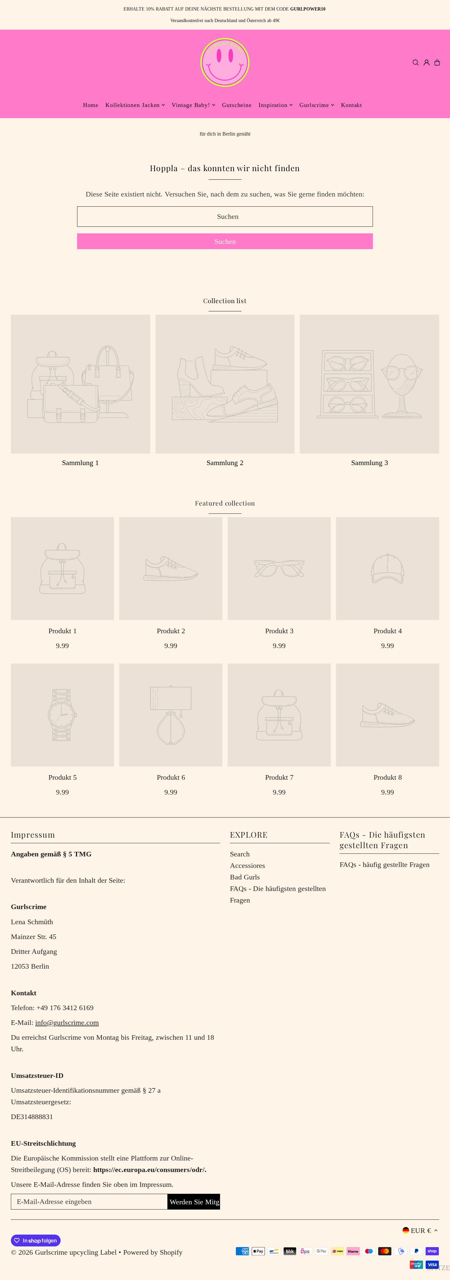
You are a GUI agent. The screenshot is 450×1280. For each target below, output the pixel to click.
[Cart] (437, 62)
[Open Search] (416, 62)
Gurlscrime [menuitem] (314, 105)
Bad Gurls (245, 877)
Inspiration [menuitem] (273, 105)
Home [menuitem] (91, 105)
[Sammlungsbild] (80, 384)
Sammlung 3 (369, 462)
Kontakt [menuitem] (351, 105)
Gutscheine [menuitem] (237, 105)
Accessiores (247, 865)
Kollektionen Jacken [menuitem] (132, 105)
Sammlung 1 (80, 462)
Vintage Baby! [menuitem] (191, 105)
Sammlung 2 (225, 462)
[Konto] (427, 62)
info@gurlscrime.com (67, 1022)
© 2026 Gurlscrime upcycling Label (64, 1252)
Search (240, 854)
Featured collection (225, 503)
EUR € (421, 1230)
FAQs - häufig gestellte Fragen (385, 864)
